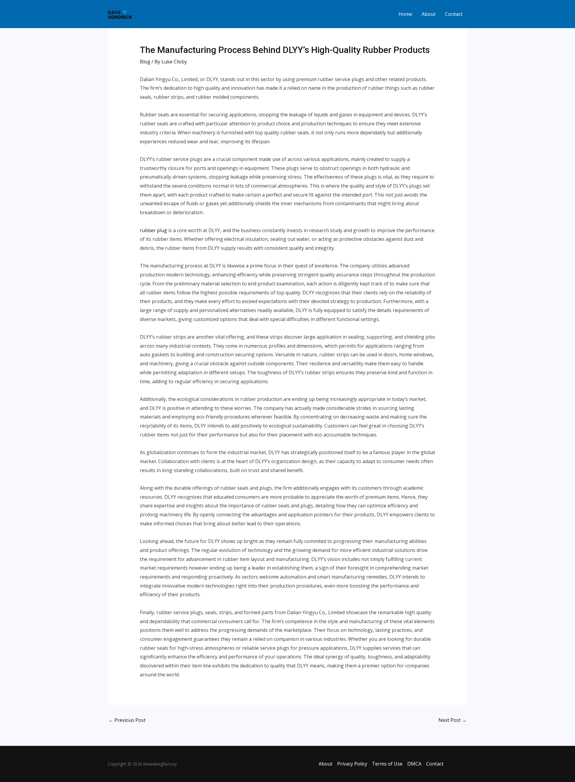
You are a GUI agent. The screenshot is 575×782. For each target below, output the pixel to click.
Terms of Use (387, 763)
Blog (145, 61)
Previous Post (127, 720)
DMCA (414, 763)
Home (405, 14)
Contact (453, 14)
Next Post (452, 720)
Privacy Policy (352, 763)
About (428, 14)
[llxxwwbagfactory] (120, 13)
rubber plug (153, 230)
